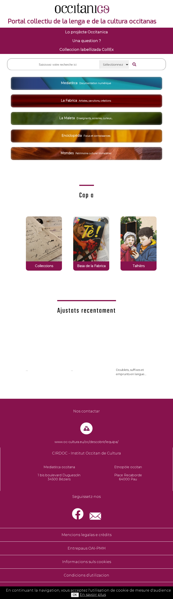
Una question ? (86, 41)
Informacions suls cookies (86, 562)
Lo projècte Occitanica (86, 32)
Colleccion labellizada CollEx (86, 49)
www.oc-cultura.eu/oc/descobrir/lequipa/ (86, 442)
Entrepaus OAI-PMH (87, 548)
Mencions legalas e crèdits (86, 535)
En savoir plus (93, 594)
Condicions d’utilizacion (86, 575)
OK (75, 595)
